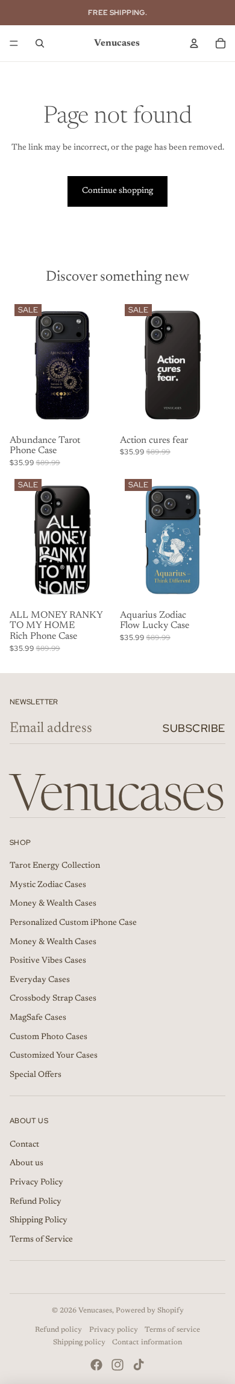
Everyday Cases (40, 980)
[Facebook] (96, 1365)
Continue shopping (117, 191)
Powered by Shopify (150, 1310)
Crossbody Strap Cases (53, 999)
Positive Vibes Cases (48, 961)
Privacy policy (113, 1330)
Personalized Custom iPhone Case (73, 923)
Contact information (147, 1342)
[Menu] (14, 43)
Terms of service (172, 1330)
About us (26, 1163)
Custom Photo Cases (48, 1037)
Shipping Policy (38, 1220)
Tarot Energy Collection (55, 866)
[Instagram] (117, 1365)
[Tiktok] (138, 1365)
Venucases (95, 1310)
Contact (24, 1145)
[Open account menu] (194, 43)
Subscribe (194, 728)
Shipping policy (79, 1342)
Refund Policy (35, 1202)
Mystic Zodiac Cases (48, 885)
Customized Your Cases (54, 1056)
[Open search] (40, 43)
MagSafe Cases (38, 1018)
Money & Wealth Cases (53, 904)
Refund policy (58, 1330)
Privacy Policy (36, 1182)
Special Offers (35, 1075)
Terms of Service (41, 1240)
